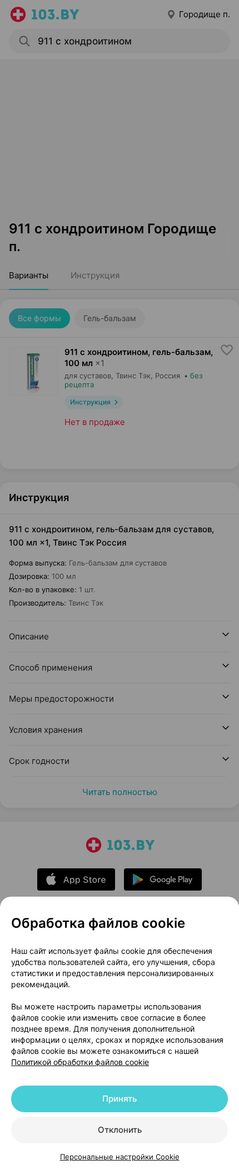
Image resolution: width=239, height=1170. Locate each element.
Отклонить (120, 1129)
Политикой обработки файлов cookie (80, 1062)
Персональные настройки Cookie (120, 1156)
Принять (119, 1098)
